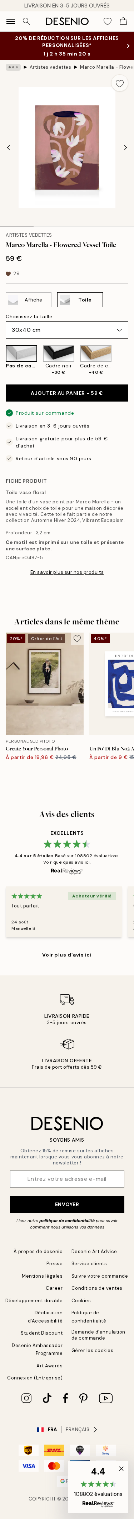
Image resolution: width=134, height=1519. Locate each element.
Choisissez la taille (29, 316)
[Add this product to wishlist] (119, 82)
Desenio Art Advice (94, 1251)
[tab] (17, 223)
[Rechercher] (26, 21)
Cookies (81, 1301)
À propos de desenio (38, 1251)
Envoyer (67, 1204)
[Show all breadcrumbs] (13, 67)
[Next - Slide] (125, 147)
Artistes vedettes (50, 67)
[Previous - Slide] (8, 147)
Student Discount (42, 1333)
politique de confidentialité (67, 1221)
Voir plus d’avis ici (66, 955)
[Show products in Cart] (123, 21)
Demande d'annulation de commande (98, 1335)
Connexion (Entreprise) (35, 1378)
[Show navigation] (11, 21)
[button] (98, 1487)
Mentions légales (42, 1276)
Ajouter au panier (67, 393)
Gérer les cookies (92, 1350)
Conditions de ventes (97, 1288)
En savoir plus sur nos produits (67, 572)
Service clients (89, 1264)
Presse (54, 1264)
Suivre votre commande (99, 1276)
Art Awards (49, 1366)
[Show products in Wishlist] (107, 21)
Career (54, 1288)
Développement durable (34, 1301)
